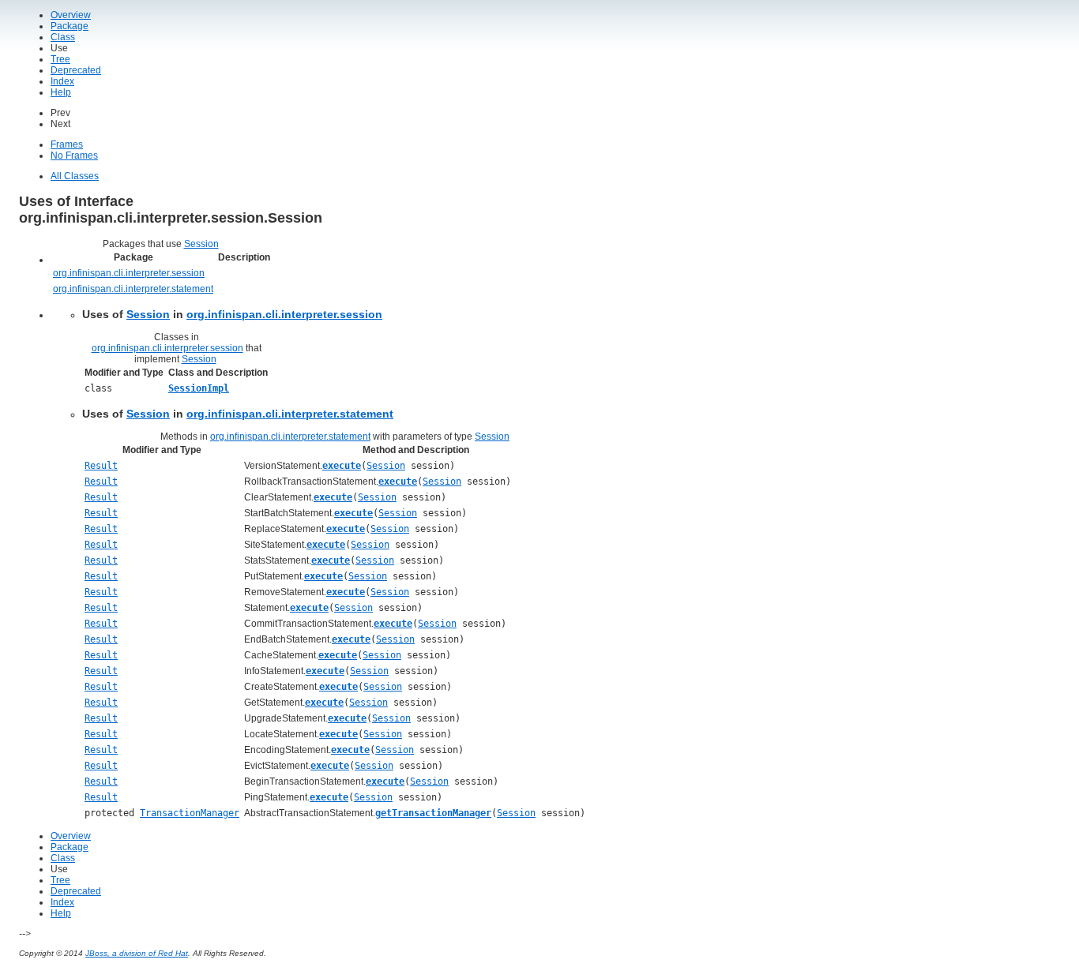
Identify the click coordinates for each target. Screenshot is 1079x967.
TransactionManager (189, 813)
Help (61, 92)
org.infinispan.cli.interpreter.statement (133, 288)
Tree (60, 59)
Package (69, 26)
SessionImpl (198, 388)
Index (62, 81)
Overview (71, 15)
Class (63, 37)
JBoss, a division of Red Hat (136, 953)
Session (201, 243)
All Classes (75, 176)
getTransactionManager (433, 813)
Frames (67, 144)
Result (101, 465)
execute (341, 465)
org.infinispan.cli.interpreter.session (129, 273)
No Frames (74, 155)
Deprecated (76, 70)
